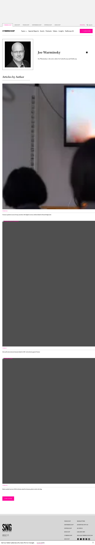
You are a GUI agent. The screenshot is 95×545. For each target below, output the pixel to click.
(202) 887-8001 (81, 532)
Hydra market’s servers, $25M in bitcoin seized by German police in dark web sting (22, 489)
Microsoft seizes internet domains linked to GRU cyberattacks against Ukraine (21, 352)
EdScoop (57, 25)
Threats (4, 348)
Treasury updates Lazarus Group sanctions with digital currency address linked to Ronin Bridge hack (26, 214)
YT (88, 539)
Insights (61, 31)
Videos (55, 31)
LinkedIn (84, 539)
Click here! (41, 543)
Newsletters (81, 521)
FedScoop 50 (69, 31)
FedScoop (26, 25)
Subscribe (87, 31)
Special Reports (33, 31)
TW (80, 539)
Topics (23, 31)
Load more (8, 498)
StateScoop (48, 25)
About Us (5, 535)
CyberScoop (8, 25)
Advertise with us (82, 524)
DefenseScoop (36, 25)
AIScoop (17, 25)
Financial (5, 211)
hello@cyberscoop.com (85, 535)
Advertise (82, 25)
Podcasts (49, 31)
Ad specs (80, 528)
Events (42, 31)
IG (86, 539)
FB (77, 539)
